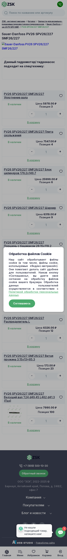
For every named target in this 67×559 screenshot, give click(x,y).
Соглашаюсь (22, 303)
